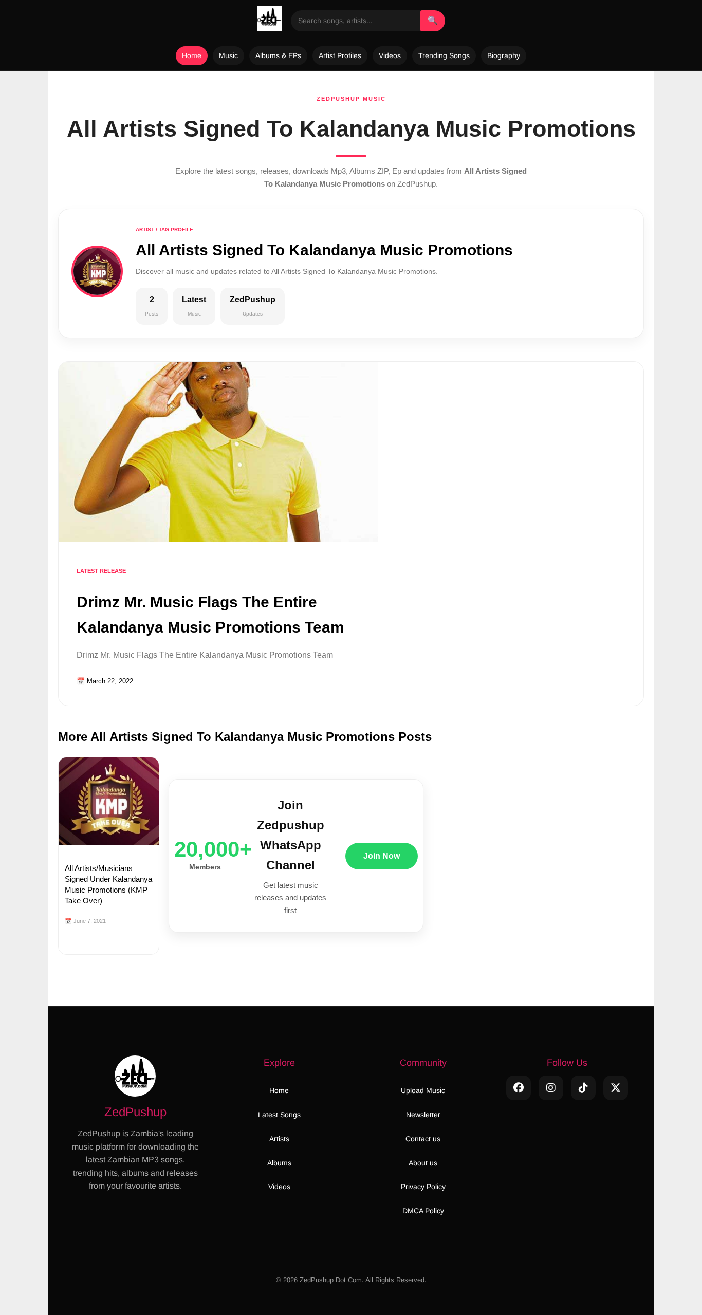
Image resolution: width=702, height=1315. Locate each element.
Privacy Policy (423, 1186)
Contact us (422, 1139)
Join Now (381, 855)
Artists (279, 1139)
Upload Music (423, 1090)
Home (191, 55)
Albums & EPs (278, 55)
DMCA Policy (423, 1211)
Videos (390, 55)
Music (228, 55)
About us (423, 1163)
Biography (503, 55)
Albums (279, 1163)
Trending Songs (444, 55)
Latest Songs (279, 1114)
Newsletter (423, 1114)
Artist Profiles (340, 55)
